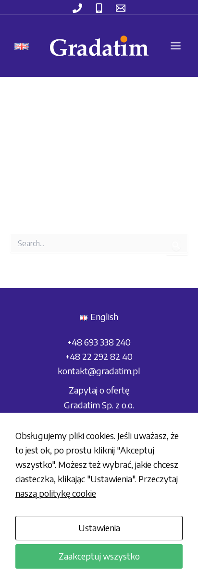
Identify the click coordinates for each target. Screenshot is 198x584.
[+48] (77, 8)
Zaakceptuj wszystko (99, 555)
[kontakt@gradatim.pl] (120, 8)
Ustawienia (99, 527)
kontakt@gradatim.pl (99, 370)
